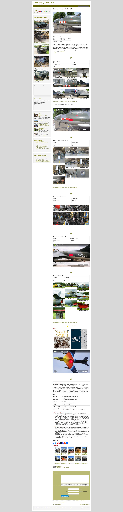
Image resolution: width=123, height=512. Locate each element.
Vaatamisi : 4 (41, 147)
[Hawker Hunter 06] (83, 83)
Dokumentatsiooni (37, 6)
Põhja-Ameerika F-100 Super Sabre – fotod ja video (43, 125)
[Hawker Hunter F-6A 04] (71, 162)
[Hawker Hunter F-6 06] (83, 296)
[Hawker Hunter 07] (59, 93)
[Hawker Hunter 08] (71, 93)
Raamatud (57, 6)
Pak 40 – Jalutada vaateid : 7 (40, 143)
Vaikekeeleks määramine (37, 12)
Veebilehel (66, 493)
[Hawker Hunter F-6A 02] (71, 151)
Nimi (66, 488)
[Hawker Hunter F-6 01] (59, 285)
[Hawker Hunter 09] (83, 93)
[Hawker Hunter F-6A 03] (83, 151)
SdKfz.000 (63, 9)
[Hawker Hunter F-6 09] (59, 313)
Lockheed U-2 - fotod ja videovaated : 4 (41, 146)
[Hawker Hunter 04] (59, 83)
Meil (66, 491)
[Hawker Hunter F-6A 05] (83, 162)
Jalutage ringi (53, 6)
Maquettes (43, 6)
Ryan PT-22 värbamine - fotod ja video (42, 120)
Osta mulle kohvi (72, 325)
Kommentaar (58, 475)
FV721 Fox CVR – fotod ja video (40, 42)
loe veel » (40, 119)
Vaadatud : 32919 (41, 159)
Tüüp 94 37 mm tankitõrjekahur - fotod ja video (42, 115)
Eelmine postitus (57, 504)
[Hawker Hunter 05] (71, 83)
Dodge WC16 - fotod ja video (39, 55)
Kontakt (62, 6)
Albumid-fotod (48, 6)
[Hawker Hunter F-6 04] (71, 293)
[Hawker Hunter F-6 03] (83, 286)
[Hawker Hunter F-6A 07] (71, 173)
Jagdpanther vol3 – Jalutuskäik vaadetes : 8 (42, 142)
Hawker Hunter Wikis (62, 51)
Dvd (59, 6)
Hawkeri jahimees (65, 467)
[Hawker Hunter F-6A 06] (59, 169)
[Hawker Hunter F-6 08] (83, 306)
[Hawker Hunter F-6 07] (71, 303)
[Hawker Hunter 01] (59, 72)
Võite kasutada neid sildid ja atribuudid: (56, 484)
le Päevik (66, 6)
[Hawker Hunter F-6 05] (59, 298)
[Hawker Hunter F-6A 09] (59, 180)
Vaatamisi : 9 (40, 141)
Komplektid (69, 6)
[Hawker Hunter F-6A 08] (83, 173)
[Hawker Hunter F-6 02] (71, 285)
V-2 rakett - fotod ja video (43, 133)
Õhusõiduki (59, 467)
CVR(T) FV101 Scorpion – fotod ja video (43, 129)
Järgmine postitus (84, 504)
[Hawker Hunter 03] (83, 72)
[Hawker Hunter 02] (71, 72)
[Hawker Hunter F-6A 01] (59, 155)
